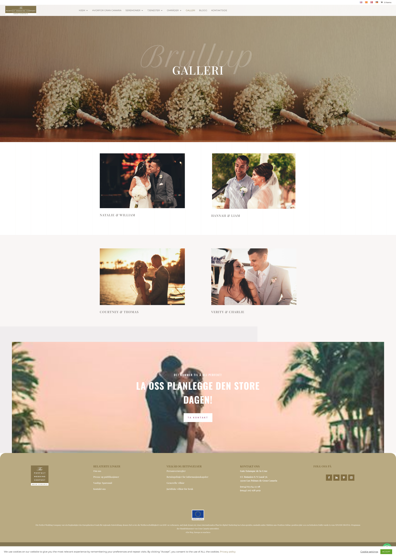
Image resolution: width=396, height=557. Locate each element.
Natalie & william (117, 215)
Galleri (190, 10)
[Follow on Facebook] (329, 478)
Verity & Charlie (227, 312)
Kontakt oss (99, 488)
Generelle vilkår (175, 482)
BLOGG (203, 10)
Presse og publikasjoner (106, 476)
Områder (173, 10)
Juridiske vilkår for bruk (180, 488)
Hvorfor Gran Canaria (106, 10)
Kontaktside (219, 10)
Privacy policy (228, 551)
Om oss (97, 470)
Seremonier (132, 10)
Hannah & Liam (225, 215)
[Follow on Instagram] (351, 478)
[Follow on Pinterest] (344, 478)
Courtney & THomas (119, 312)
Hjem (82, 10)
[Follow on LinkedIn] (336, 478)
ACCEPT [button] (386, 551)
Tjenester (153, 10)
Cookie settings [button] (369, 551)
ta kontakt (198, 417)
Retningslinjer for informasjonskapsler (187, 476)
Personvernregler (176, 470)
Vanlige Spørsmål (102, 482)
